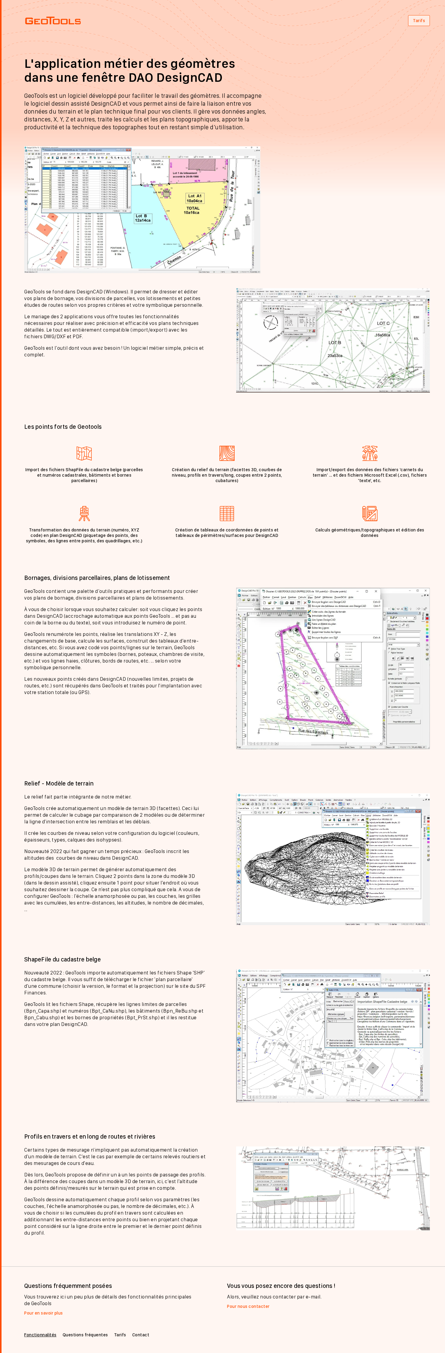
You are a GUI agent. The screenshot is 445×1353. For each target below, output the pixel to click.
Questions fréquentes (85, 1335)
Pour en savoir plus (43, 1313)
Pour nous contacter (248, 1306)
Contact (141, 1335)
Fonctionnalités (40, 1335)
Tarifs (419, 20)
